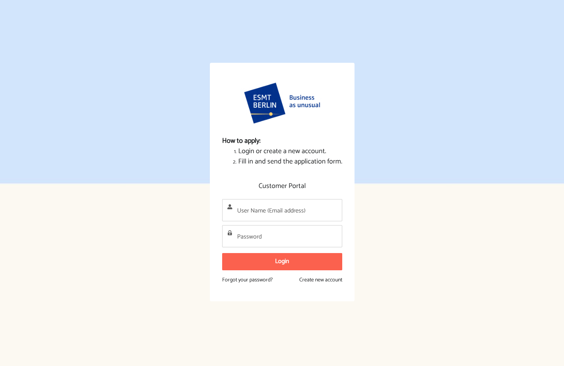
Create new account (320, 280)
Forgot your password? (247, 280)
